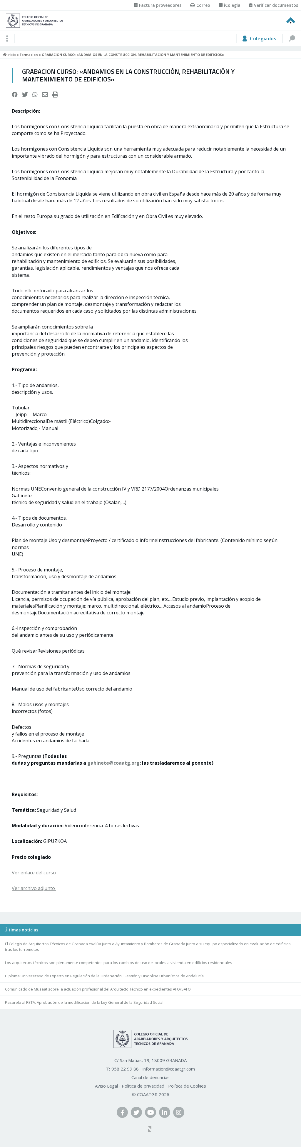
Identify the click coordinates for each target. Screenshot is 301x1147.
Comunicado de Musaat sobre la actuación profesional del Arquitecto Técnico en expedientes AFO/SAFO (98, 989)
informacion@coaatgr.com (169, 1069)
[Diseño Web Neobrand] (150, 1129)
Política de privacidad (143, 1086)
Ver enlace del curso (34, 872)
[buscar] (291, 38)
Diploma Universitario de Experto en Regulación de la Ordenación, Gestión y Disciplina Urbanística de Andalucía (104, 975)
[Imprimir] (55, 95)
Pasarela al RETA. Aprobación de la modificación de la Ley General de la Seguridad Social (84, 1002)
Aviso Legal (106, 1086)
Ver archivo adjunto (34, 888)
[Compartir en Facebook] (15, 95)
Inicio (11, 54)
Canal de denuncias (150, 1077)
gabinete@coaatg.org (113, 763)
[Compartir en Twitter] (25, 95)
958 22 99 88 (125, 1069)
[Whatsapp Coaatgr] (35, 95)
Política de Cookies (187, 1086)
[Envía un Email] (45, 95)
